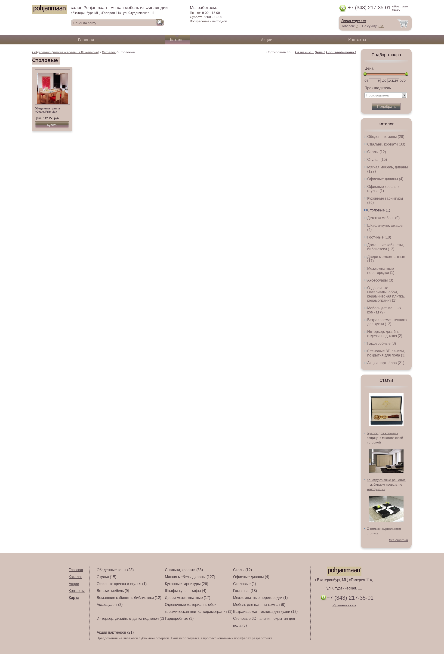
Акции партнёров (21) (385, 363)
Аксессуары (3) (380, 280)
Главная (86, 39)
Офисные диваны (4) (385, 179)
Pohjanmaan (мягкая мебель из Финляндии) (65, 52)
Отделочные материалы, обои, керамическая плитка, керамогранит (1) (386, 294)
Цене (320, 52)
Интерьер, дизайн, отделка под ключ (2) (384, 334)
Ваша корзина (353, 21)
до (384, 80)
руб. (403, 80)
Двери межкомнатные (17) (187, 598)
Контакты (357, 39)
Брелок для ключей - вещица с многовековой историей (385, 437)
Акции (266, 39)
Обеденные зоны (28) (385, 137)
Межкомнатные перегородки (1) (380, 271)
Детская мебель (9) (383, 218)
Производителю (341, 52)
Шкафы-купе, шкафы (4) (185, 591)
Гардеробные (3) (381, 343)
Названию (304, 52)
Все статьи (398, 540)
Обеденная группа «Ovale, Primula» (47, 110)
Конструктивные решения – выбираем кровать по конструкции (386, 484)
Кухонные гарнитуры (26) (186, 584)
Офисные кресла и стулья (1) (383, 189)
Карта (74, 598)
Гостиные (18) (379, 237)
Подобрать (386, 106)
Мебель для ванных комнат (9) (384, 310)
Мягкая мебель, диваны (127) (190, 577)
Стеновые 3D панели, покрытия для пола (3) (386, 353)
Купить (52, 125)
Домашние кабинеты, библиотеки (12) (385, 247)
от (366, 80)
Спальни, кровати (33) (386, 144)
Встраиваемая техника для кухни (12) (387, 322)
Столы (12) (376, 152)
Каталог (177, 39)
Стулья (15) (377, 159)
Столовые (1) (378, 210)
